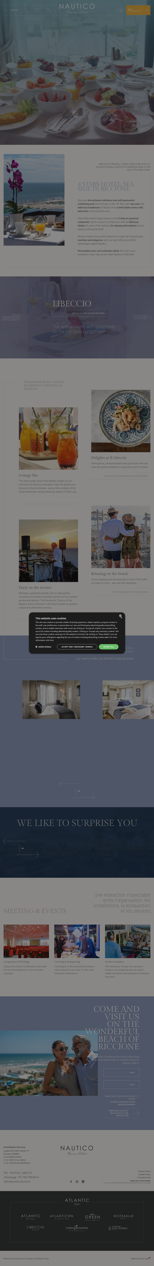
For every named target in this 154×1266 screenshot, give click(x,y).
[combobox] (120, 615)
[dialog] (77, 633)
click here (50, 640)
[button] (43, 646)
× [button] (121, 617)
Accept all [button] (108, 646)
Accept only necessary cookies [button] (77, 646)
